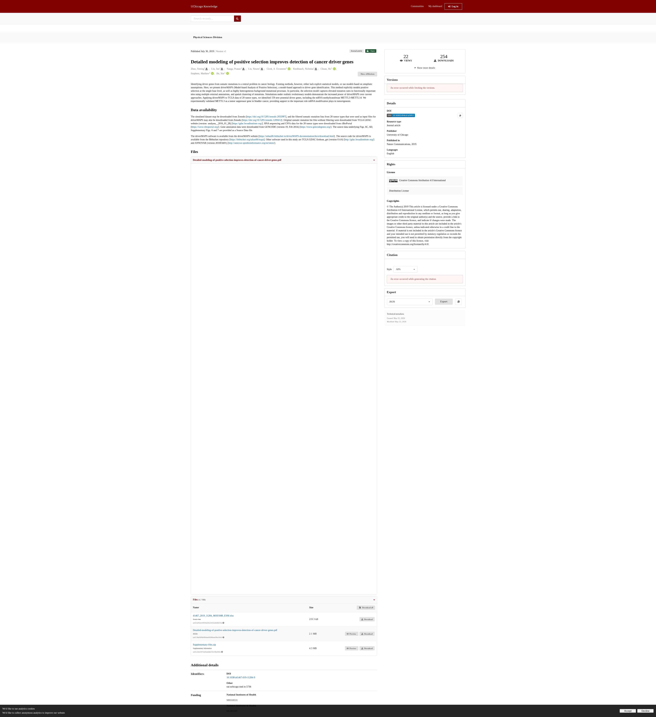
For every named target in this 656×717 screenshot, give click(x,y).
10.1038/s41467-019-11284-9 (241, 677)
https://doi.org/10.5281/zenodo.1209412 (262, 120)
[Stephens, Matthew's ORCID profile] (212, 73)
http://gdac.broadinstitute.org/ (359, 139)
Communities (417, 6)
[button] (284, 160)
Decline (645, 710)
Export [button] (443, 301)
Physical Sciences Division (207, 37)
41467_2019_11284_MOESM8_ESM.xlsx (213, 615)
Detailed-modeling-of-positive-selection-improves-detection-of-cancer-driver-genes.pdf (235, 630)
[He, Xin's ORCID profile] (227, 73)
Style (389, 269)
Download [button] (368, 619)
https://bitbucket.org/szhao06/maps (247, 139)
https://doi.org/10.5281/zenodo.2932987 (266, 116)
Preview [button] (353, 634)
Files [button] (199, 599)
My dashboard (435, 6)
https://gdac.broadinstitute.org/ (247, 123)
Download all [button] (367, 608)
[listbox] (405, 269)
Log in (455, 6)
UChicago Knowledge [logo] (204, 6)
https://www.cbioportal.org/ (205, 127)
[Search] (237, 18)
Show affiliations (367, 74)
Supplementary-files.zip (204, 644)
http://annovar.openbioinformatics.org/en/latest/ (251, 143)
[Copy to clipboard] (460, 115)
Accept (628, 710)
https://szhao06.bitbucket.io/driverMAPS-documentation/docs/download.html (296, 136)
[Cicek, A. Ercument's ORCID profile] (288, 69)
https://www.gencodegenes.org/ (315, 127)
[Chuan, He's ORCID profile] (334, 69)
